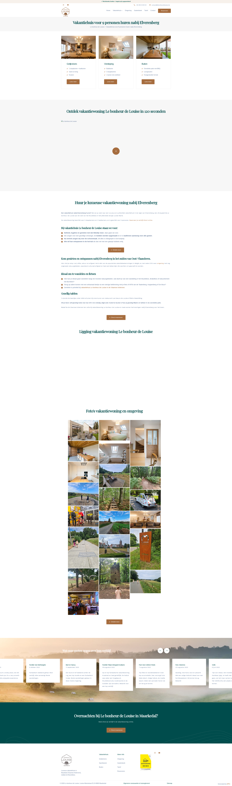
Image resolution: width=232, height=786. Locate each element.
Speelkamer (103, 763)
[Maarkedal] (83, 579)
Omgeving (128, 10)
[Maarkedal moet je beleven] (145, 549)
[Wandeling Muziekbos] (145, 477)
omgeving (160, 263)
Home (108, 10)
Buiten (101, 767)
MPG (228, 784)
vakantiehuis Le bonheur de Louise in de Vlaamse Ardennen (103, 287)
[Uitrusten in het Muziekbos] (114, 475)
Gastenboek (138, 10)
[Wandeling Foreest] (114, 499)
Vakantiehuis (117, 10)
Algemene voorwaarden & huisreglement (136, 783)
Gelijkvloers (103, 759)
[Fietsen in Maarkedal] (114, 522)
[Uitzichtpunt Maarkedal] (83, 494)
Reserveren (121, 771)
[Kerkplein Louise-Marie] (114, 546)
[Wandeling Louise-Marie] (145, 581)
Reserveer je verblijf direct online (140, 220)
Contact (152, 10)
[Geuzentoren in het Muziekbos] (114, 578)
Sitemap (169, 783)
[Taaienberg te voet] (83, 547)
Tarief (146, 10)
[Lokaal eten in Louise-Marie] (83, 603)
